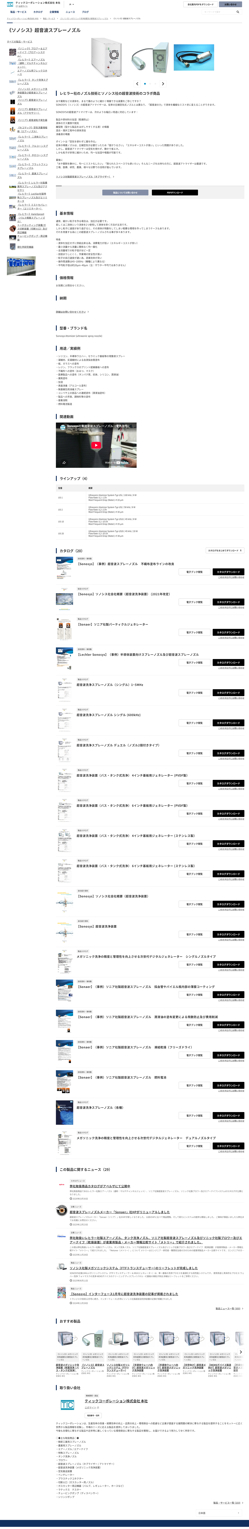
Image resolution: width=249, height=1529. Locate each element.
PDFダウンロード (175, 192)
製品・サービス (18, 12)
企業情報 (54, 12)
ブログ (85, 12)
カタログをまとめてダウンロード (223, 550)
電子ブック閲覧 (194, 572)
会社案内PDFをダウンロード (201, 4)
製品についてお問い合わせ (125, 192)
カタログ (38, 12)
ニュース (70, 12)
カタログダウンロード (228, 572)
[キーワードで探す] (238, 12)
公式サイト (23, 6)
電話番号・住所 (93, 1415)
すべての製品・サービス (19, 41)
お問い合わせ (231, 4)
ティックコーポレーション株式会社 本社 (116, 1400)
